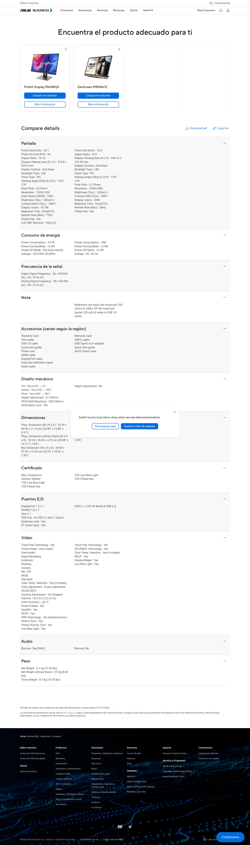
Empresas (96, 758)
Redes (59, 789)
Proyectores (61, 763)
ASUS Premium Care (172, 766)
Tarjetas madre (63, 773)
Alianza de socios (28, 771)
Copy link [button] (223, 128)
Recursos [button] (118, 10)
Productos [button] (66, 10)
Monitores (60, 758)
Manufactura (97, 779)
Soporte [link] (148, 10)
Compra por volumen (208, 753)
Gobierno (95, 802)
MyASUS (131, 776)
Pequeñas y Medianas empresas (107, 753)
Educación (96, 763)
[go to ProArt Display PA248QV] (45, 68)
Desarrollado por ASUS (174, 776)
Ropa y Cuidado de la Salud (68, 799)
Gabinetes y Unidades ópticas (70, 794)
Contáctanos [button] (222, 3)
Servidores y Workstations (68, 768)
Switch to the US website (139, 426)
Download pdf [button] (198, 128)
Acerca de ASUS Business (32, 753)
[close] (175, 412)
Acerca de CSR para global (32, 758)
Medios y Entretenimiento (103, 792)
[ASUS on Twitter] (130, 827)
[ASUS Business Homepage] (36, 10)
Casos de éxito (134, 753)
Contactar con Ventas (208, 758)
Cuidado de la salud (100, 773)
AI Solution (96, 807)
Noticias (131, 758)
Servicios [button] (102, 10)
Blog (129, 763)
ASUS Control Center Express (141, 786)
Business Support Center (175, 753)
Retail (94, 768)
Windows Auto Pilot (136, 791)
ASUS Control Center (137, 781)
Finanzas (95, 797)
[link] (45, 104)
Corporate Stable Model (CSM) (177, 771)
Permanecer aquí (105, 426)
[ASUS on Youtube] (120, 827)
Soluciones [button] (84, 10)
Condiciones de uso (89, 839)
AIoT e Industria (63, 784)
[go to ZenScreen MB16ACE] (98, 68)
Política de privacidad (113, 839)
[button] (221, 10)
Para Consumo (206, 10)
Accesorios (61, 804)
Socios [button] (134, 10)
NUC (58, 753)
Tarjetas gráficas (64, 779)
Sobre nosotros (29, 3)
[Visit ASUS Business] (29, 736)
